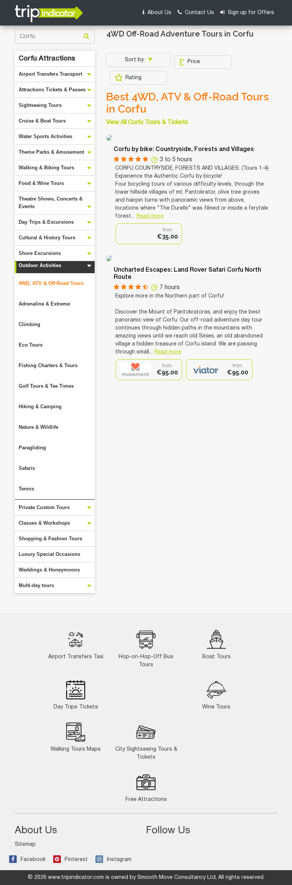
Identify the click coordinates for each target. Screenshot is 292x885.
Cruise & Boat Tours (42, 121)
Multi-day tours (36, 585)
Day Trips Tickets (76, 707)
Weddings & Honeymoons (49, 570)
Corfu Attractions (47, 59)
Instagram (119, 859)
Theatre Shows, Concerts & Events (51, 202)
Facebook (33, 859)
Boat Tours (216, 656)
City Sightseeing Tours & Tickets (146, 753)
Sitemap (25, 844)
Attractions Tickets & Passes (52, 89)
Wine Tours (216, 707)
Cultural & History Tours (47, 237)
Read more (149, 216)
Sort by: (135, 59)
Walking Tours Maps (76, 749)
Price (193, 61)
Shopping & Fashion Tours (50, 538)
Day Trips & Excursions (46, 222)
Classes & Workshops (44, 523)
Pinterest (76, 859)
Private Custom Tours (44, 507)
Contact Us (198, 12)
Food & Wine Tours (41, 183)
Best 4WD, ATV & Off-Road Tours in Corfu (187, 103)
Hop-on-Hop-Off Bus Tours (146, 660)
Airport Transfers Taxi (75, 656)
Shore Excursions (40, 253)
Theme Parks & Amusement (51, 152)
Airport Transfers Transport (50, 74)
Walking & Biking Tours (46, 167)
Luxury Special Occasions (49, 554)
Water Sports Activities (45, 136)
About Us (158, 12)
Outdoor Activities (40, 265)
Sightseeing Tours (40, 105)
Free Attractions (146, 799)
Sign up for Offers (250, 12)
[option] (149, 233)
